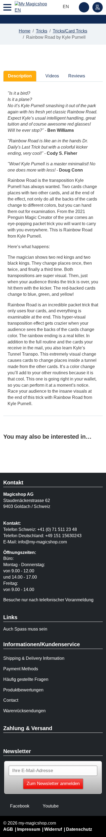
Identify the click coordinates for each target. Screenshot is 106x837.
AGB (8, 829)
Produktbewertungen (23, 690)
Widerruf (53, 829)
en (66, 6)
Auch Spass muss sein (25, 629)
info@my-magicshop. (38, 542)
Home (24, 31)
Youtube (51, 806)
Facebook (19, 806)
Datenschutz (79, 829)
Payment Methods (20, 669)
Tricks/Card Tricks (70, 31)
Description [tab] (20, 76)
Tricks (41, 31)
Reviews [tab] (76, 76)
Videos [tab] (51, 76)
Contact (10, 700)
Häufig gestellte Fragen (25, 679)
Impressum (28, 829)
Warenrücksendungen (24, 710)
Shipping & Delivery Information (33, 658)
